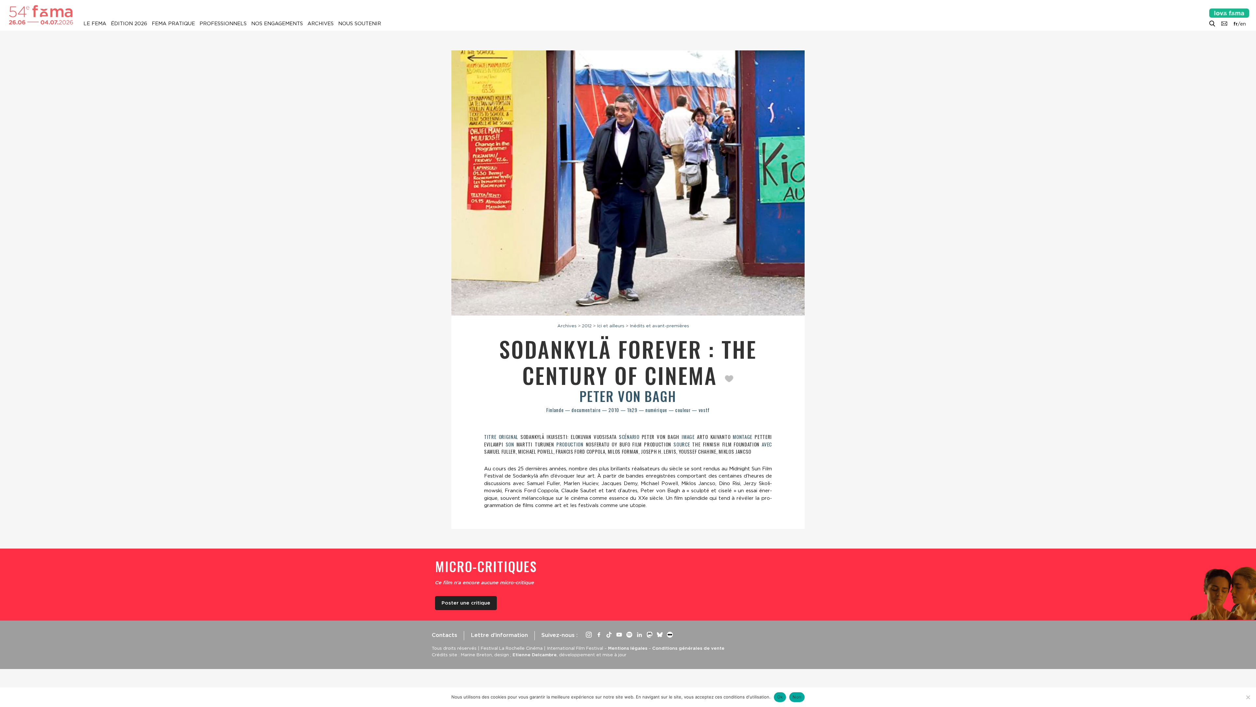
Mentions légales (627, 648)
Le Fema (94, 24)
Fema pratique (173, 24)
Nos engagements (277, 24)
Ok (780, 696)
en (1243, 24)
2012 (587, 325)
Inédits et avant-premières (659, 325)
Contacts (444, 635)
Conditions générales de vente (688, 648)
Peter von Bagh (628, 396)
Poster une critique (466, 603)
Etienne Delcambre (535, 654)
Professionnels (223, 24)
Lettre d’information (499, 635)
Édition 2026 (129, 24)
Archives (320, 24)
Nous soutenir (359, 24)
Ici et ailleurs (610, 325)
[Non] (1248, 697)
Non (797, 696)
